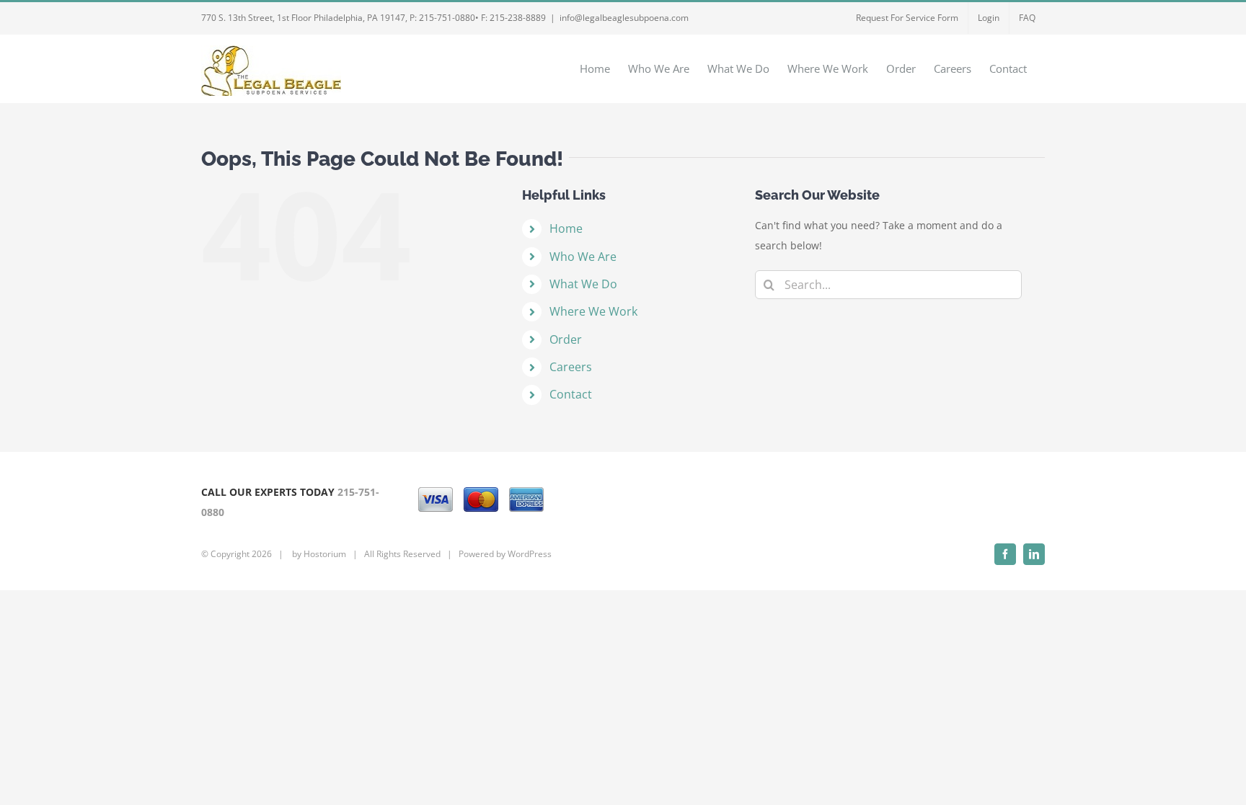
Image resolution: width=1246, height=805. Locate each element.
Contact (570, 394)
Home (566, 228)
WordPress (530, 554)
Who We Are (583, 256)
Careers (570, 367)
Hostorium (325, 554)
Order (565, 339)
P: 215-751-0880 (442, 18)
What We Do (583, 284)
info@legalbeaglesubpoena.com (624, 18)
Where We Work (593, 311)
